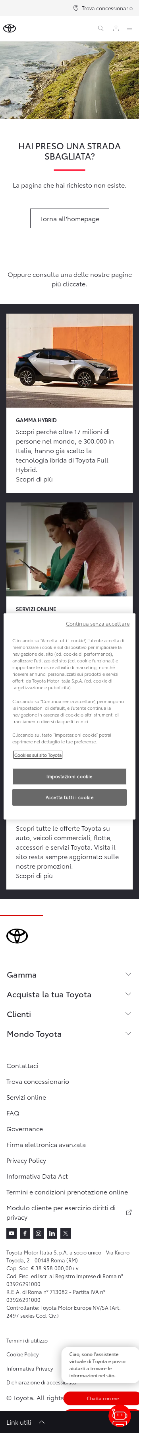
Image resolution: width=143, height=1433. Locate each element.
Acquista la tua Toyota (49, 994)
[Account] (116, 28)
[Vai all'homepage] (9, 28)
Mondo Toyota (34, 1033)
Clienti (19, 1013)
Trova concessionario (107, 7)
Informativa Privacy (29, 1368)
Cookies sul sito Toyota (38, 755)
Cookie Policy (22, 1354)
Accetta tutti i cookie (70, 797)
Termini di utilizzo (27, 1340)
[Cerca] (101, 28)
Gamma (22, 974)
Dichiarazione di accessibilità (41, 1382)
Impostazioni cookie (69, 776)
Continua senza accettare (97, 623)
